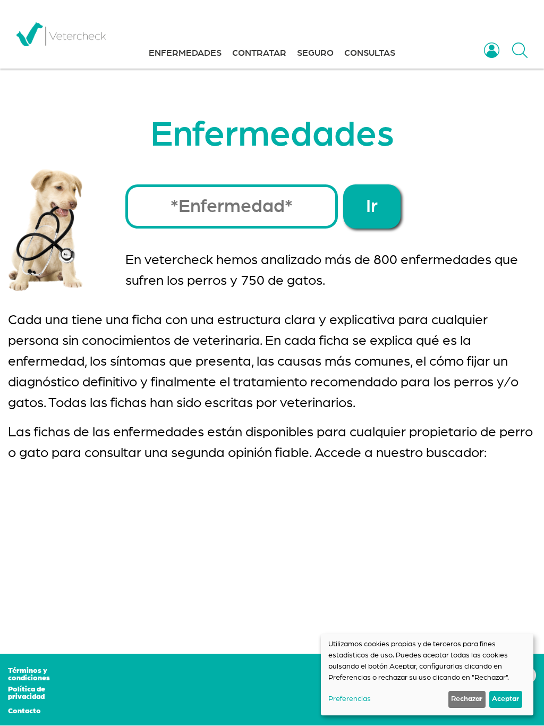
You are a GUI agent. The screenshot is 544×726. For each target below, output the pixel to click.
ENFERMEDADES (185, 52)
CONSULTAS (369, 52)
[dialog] (427, 674)
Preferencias (349, 699)
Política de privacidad (26, 693)
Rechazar (466, 699)
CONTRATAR (259, 52)
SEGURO (315, 52)
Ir (372, 206)
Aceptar (505, 699)
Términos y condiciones (29, 674)
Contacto (24, 711)
